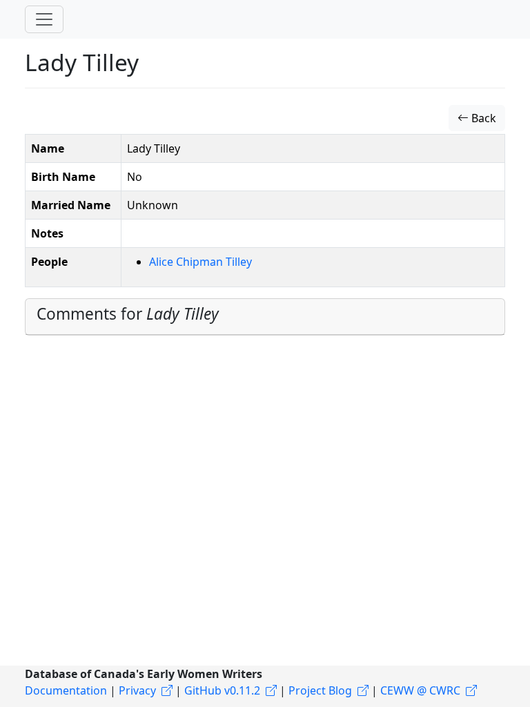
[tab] (265, 317)
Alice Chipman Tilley (200, 261)
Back (482, 118)
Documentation (66, 690)
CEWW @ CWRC (420, 690)
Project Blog (320, 690)
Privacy (137, 690)
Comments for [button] (128, 314)
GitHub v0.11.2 (222, 690)
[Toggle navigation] (44, 19)
